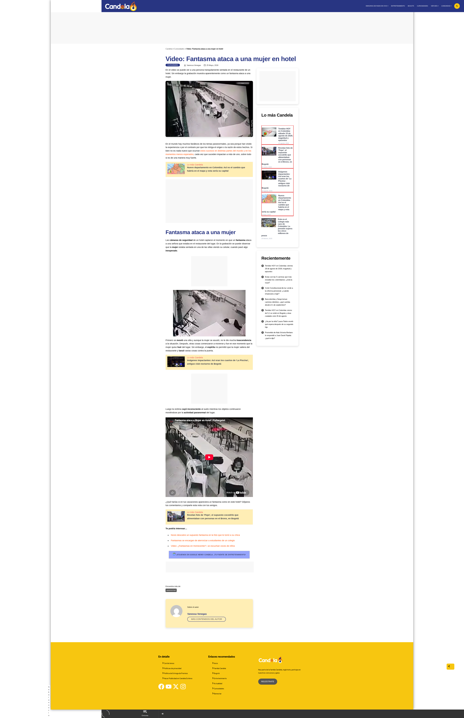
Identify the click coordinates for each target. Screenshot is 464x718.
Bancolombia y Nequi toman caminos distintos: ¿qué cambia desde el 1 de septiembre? (277, 302)
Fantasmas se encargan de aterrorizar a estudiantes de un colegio (203, 540)
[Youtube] (169, 687)
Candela (169, 49)
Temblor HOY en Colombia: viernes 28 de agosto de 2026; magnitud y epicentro (279, 269)
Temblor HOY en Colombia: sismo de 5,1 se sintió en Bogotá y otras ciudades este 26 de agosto (278, 313)
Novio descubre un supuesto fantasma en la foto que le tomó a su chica (205, 535)
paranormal (171, 590)
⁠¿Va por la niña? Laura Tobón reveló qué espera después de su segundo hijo (279, 324)
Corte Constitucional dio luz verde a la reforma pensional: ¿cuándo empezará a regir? (279, 291)
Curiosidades (179, 49)
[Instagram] (183, 687)
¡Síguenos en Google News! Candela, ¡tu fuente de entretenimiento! (211, 555)
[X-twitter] (176, 687)
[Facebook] (161, 687)
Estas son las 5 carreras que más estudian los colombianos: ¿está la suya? (278, 280)
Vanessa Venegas (194, 65)
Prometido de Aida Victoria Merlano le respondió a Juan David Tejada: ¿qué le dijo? (279, 335)
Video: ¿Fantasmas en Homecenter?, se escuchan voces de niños (203, 546)
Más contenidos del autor (206, 619)
